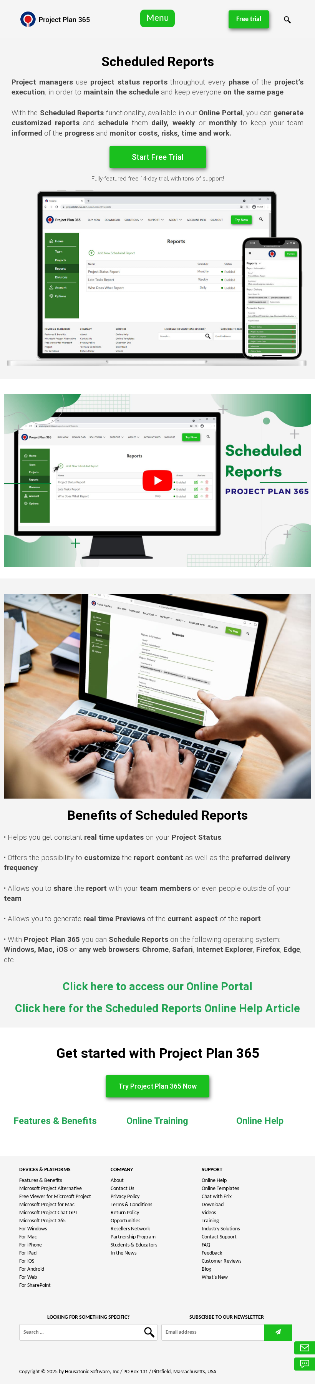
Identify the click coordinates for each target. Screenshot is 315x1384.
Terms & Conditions (131, 1205)
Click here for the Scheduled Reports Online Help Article (157, 1008)
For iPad (27, 1253)
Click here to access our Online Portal (157, 986)
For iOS (26, 1261)
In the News (123, 1253)
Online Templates (220, 1189)
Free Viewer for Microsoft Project (55, 1197)
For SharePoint (35, 1285)
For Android (31, 1269)
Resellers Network (130, 1229)
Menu (157, 18)
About (117, 1180)
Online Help (260, 1120)
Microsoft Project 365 (42, 1221)
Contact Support (219, 1237)
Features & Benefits (55, 1120)
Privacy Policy (125, 1197)
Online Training (157, 1120)
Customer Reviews (221, 1261)
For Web (28, 1277)
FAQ (206, 1245)
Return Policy (125, 1213)
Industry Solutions (221, 1229)
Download (213, 1205)
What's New (215, 1277)
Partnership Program (133, 1237)
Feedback (212, 1253)
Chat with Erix (217, 1197)
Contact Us (122, 1189)
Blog (206, 1269)
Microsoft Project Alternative (50, 1189)
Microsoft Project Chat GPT (48, 1213)
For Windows (33, 1229)
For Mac (28, 1237)
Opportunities (125, 1221)
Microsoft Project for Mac (47, 1205)
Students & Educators (134, 1245)
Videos (209, 1213)
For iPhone (30, 1245)
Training (210, 1221)
